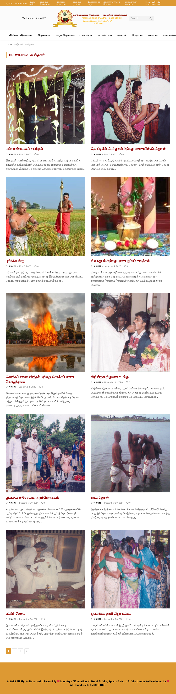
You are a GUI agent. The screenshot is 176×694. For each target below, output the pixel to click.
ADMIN (12, 154)
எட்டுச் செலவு (15, 613)
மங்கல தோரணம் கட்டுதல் (24, 149)
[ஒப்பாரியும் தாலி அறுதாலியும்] (130, 569)
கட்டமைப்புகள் (105, 35)
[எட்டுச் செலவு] (45, 569)
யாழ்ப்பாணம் (21, 3)
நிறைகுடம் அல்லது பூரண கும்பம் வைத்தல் (120, 261)
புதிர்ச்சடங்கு (15, 261)
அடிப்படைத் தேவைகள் (20, 35)
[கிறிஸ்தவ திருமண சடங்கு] (130, 332)
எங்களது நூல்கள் (77, 3)
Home (9, 44)
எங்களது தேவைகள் (45, 3)
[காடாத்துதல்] (130, 453)
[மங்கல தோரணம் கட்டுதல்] (45, 104)
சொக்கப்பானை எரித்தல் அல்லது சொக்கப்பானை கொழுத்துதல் (40, 379)
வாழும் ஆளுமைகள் (65, 35)
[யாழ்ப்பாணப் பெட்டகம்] (90, 18)
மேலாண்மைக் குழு (94, 3)
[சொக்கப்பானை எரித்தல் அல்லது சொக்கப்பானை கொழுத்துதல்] (45, 332)
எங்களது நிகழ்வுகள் (61, 3)
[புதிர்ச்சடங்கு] (45, 216)
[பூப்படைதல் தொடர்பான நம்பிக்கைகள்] (45, 453)
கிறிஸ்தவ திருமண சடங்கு (110, 377)
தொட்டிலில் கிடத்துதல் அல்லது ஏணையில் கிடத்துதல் (128, 149)
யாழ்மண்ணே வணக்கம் (131, 3)
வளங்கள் (153, 35)
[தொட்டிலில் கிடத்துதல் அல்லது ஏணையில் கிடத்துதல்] (130, 104)
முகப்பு (10, 3)
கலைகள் (122, 35)
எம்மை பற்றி (33, 3)
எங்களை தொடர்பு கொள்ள (111, 3)
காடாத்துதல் (100, 497)
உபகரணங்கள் (85, 35)
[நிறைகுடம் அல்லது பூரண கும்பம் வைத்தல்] (130, 216)
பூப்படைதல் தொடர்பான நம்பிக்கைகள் (32, 497)
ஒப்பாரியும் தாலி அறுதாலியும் (111, 613)
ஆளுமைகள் (44, 35)
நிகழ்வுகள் (137, 35)
